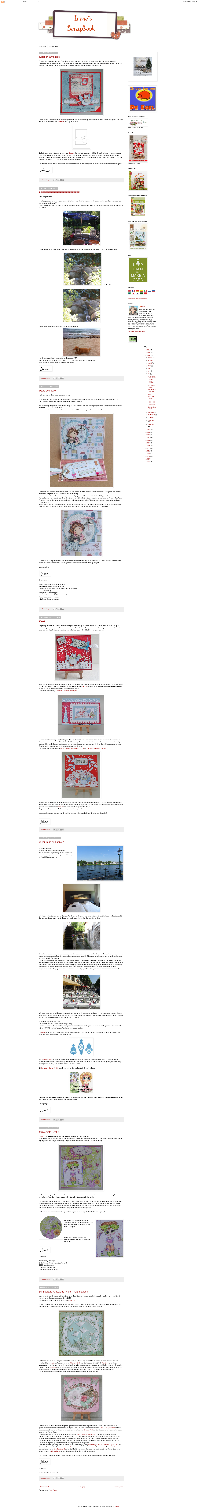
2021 (148, 448)
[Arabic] (142, 294)
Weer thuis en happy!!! (51, 842)
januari (150, 357)
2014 (148, 429)
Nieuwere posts (44, 1487)
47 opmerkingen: (46, 609)
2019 (148, 443)
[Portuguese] (130, 294)
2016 (148, 435)
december (151, 424)
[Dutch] (150, 291)
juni (149, 371)
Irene (143, 306)
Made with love (47, 390)
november (151, 420)
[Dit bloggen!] (56, 180)
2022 (148, 451)
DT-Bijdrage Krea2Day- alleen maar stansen (63, 1291)
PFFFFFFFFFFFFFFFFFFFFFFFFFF (59, 192)
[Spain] (142, 291)
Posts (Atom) (53, 1490)
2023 (148, 453)
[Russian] (154, 291)
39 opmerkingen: (46, 1478)
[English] (130, 291)
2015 (148, 432)
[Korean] (138, 294)
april (149, 366)
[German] (138, 291)
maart (150, 363)
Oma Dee (61, 122)
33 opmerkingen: (46, 829)
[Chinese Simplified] (146, 294)
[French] (134, 291)
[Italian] (146, 291)
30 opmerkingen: (46, 378)
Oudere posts (118, 1487)
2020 (148, 445)
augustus (151, 412)
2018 (148, 440)
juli (149, 374)
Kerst (42, 621)
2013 (148, 355)
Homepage (42, 46)
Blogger (117, 1506)
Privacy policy (53, 46)
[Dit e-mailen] (54, 180)
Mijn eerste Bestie (49, 1132)
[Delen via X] (59, 180)
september (151, 415)
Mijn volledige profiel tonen (136, 331)
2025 (148, 459)
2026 (148, 461)
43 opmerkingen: (46, 1119)
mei (149, 368)
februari (150, 360)
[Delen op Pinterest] (63, 180)
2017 (148, 437)
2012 (148, 353)
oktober (150, 417)
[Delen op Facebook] (61, 180)
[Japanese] (134, 294)
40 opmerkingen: (46, 180)
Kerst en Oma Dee (49, 56)
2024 (148, 456)
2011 (148, 350)
